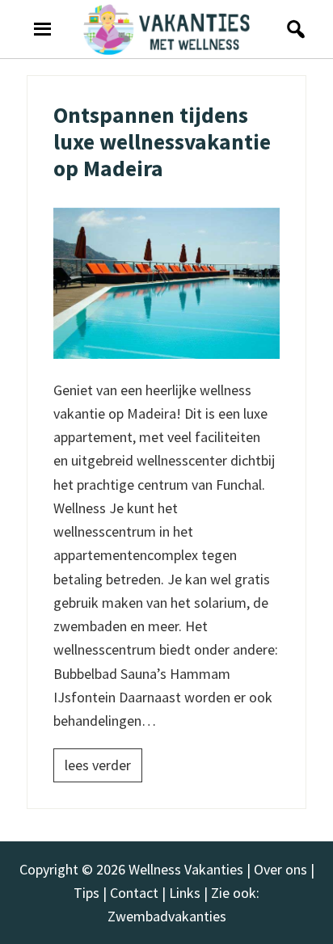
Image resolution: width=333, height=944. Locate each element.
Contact (134, 892)
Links (184, 892)
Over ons (280, 869)
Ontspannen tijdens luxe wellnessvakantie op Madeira (162, 142)
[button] (291, 29)
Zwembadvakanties (166, 916)
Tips (86, 892)
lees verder (98, 765)
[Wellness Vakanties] (166, 29)
